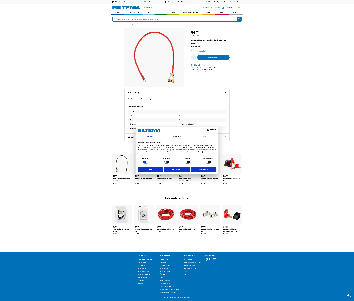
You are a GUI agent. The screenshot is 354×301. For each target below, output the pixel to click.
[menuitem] (117, 12)
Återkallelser (164, 274)
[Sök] (239, 19)
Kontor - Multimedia (190, 12)
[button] (239, 7)
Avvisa (150, 169)
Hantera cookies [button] (165, 283)
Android (186, 272)
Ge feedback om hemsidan (168, 292)
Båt (149, 12)
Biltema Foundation (144, 274)
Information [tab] (177, 136)
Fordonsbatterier (139, 25)
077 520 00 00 (188, 259)
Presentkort (163, 262)
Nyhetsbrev (141, 265)
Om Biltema (142, 255)
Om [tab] (204, 136)
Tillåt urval (177, 169)
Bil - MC (117, 12)
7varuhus (202, 51)
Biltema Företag (165, 271)
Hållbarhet (141, 280)
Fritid (161, 12)
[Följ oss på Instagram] (210, 259)
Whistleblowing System (167, 286)
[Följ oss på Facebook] (206, 259)
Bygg (208, 12)
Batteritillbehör (150, 25)
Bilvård (221, 12)
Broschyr (140, 283)
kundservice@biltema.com (192, 262)
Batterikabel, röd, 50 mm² (166, 229)
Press (161, 277)
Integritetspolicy (165, 280)
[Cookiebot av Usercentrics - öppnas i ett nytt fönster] (208, 130)
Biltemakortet (164, 268)
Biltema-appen (190, 268)
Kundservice (165, 255)
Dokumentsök (142, 277)
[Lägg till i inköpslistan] (193, 57)
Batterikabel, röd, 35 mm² (188, 229)
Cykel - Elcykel (134, 12)
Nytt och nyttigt (165, 265)
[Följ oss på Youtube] (214, 260)
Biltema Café (142, 268)
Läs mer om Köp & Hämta (197, 71)
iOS (185, 275)
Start (125, 25)
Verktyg (236, 12)
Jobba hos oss (164, 259)
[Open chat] (349, 296)
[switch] (166, 162)
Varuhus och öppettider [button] (145, 259)
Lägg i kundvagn (212, 57)
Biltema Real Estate (144, 271)
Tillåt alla (203, 169)
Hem (173, 12)
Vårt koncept (142, 262)
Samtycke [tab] (149, 136)
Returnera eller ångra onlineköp (169, 289)
